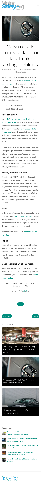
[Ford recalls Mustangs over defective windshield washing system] (4, 453)
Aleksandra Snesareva (29, 69)
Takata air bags (17, 286)
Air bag (8, 283)
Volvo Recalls (21, 72)
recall (15, 283)
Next (35, 316)
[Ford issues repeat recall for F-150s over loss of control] (4, 446)
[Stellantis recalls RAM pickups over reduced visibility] (4, 460)
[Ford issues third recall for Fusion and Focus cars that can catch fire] (4, 439)
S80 (26, 283)
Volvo (26, 286)
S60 (21, 283)
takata (32, 283)
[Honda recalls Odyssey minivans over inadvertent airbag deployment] (4, 433)
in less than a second (23, 216)
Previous (7, 316)
